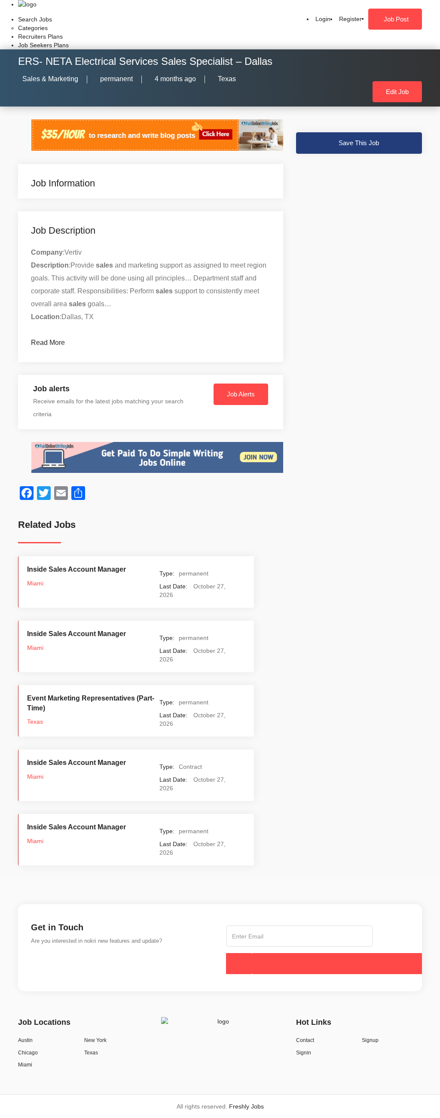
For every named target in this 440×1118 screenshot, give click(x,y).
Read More (48, 342)
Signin (303, 1053)
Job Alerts (241, 394)
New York (95, 1040)
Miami (35, 583)
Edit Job (397, 91)
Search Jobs (35, 19)
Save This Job (359, 142)
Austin (25, 1040)
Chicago (28, 1053)
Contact (305, 1040)
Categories (33, 27)
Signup (370, 1040)
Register (350, 18)
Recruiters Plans (40, 36)
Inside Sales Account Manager (76, 569)
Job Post (396, 19)
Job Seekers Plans (43, 45)
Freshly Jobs (246, 1106)
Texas (227, 78)
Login (322, 18)
